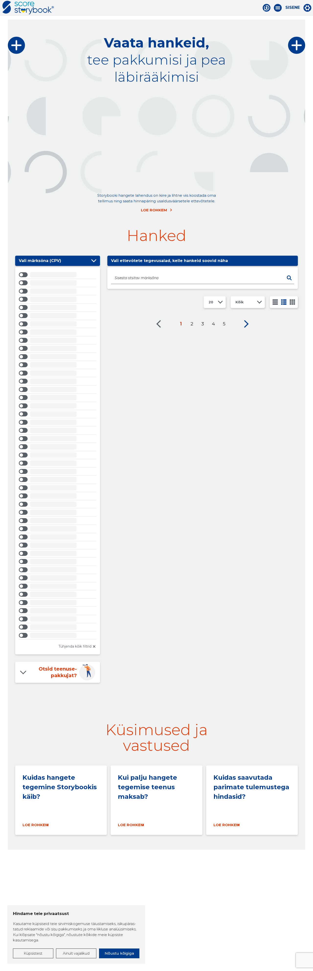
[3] (284, 302)
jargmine (246, 324)
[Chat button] (266, 8)
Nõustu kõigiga (119, 953)
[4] (292, 302)
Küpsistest (33, 953)
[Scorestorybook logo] (28, 7)
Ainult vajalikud (76, 953)
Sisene (292, 7)
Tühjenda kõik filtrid (74, 646)
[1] (275, 302)
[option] (57, 275)
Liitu (87, 132)
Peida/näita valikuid (93, 261)
